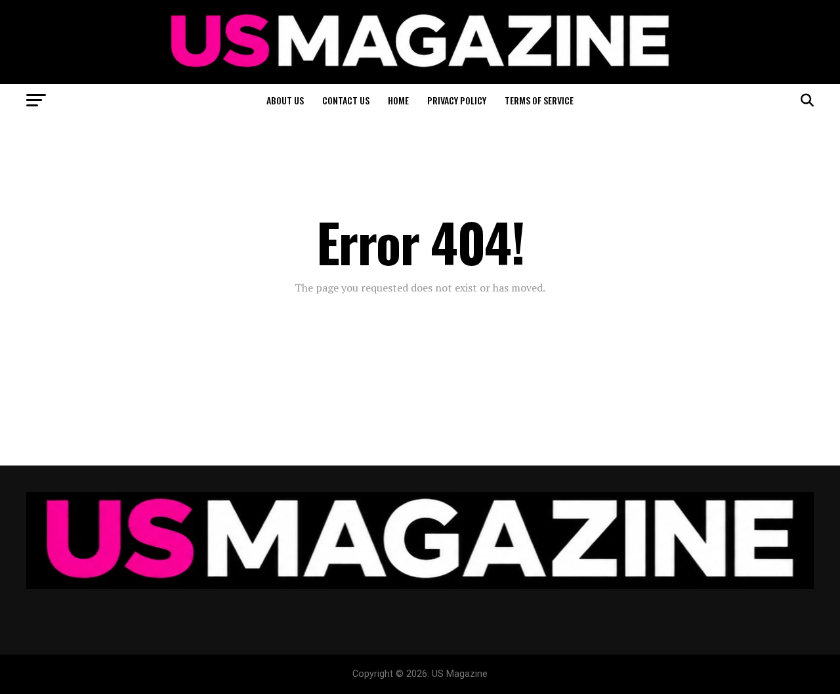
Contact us (345, 100)
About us (285, 100)
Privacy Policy (456, 100)
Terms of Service (539, 100)
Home (398, 100)
